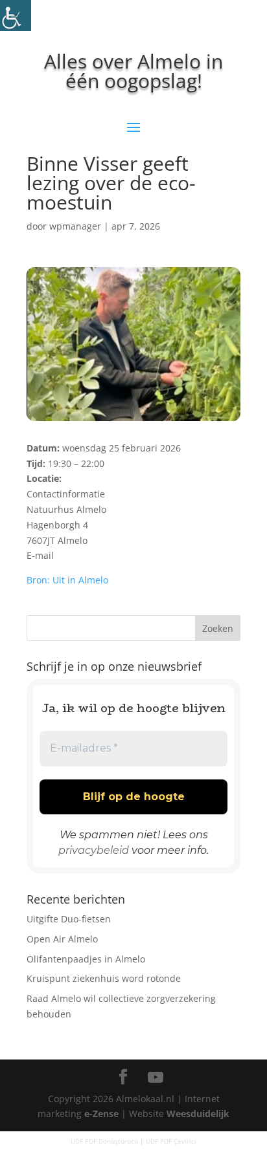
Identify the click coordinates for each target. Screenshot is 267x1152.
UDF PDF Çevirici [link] (171, 1141)
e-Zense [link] (101, 1113)
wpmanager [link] (75, 226)
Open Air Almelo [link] (62, 939)
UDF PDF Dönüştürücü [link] (104, 1141)
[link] (15, 15)
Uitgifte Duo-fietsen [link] (69, 919)
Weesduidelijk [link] (198, 1113)
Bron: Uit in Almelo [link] (67, 580)
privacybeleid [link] (93, 850)
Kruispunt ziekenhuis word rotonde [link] (104, 978)
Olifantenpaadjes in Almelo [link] (86, 959)
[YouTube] (155, 1077)
